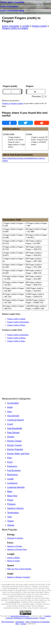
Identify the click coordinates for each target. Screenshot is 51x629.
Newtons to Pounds (14, 546)
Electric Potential (15, 449)
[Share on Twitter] (25, 123)
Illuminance (12, 475)
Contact (23, 624)
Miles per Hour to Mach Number (19, 569)
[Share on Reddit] (41, 123)
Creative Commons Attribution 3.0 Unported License (28, 617)
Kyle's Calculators (10, 6)
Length (10, 479)
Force (10, 462)
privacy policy (14, 602)
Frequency (12, 466)
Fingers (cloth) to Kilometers (18, 335)
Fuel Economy (14, 470)
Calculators (20, 622)
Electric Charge (14, 441)
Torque (10, 521)
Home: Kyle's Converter (12, 2)
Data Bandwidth (14, 428)
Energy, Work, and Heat (18, 453)
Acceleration (13, 403)
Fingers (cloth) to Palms (16, 325)
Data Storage (13, 432)
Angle (10, 407)
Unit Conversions (7, 622)
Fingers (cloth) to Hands (16, 319)
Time (9, 517)
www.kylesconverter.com (19, 616)
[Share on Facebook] (9, 123)
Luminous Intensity (16, 487)
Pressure (11, 504)
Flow (9, 458)
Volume (10, 525)
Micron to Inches (13, 561)
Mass (9, 491)
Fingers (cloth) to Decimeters (18, 322)
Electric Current (14, 445)
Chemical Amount (15, 420)
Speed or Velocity (15, 508)
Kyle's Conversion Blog (12, 11)
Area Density (13, 416)
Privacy (42, 618)
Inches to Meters (13, 558)
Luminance (12, 483)
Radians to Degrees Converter (18, 577)
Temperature (13, 513)
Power (10, 500)
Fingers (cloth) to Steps (16, 341)
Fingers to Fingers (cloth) (12, 103)
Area (9, 411)
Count (10, 424)
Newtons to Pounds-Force (17, 549)
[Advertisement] (25, 57)
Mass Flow (12, 496)
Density (10, 437)
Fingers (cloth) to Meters (16, 338)
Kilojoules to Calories (15, 538)
